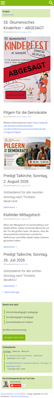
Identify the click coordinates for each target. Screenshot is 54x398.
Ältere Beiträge (10, 292)
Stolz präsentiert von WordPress (13, 394)
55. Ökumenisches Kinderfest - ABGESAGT (24, 355)
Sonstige (7, 351)
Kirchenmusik (8, 15)
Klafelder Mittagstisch (22, 215)
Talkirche (16, 351)
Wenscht (25, 351)
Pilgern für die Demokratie (25, 112)
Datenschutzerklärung (19, 396)
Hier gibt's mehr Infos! (14, 337)
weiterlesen (11, 207)
